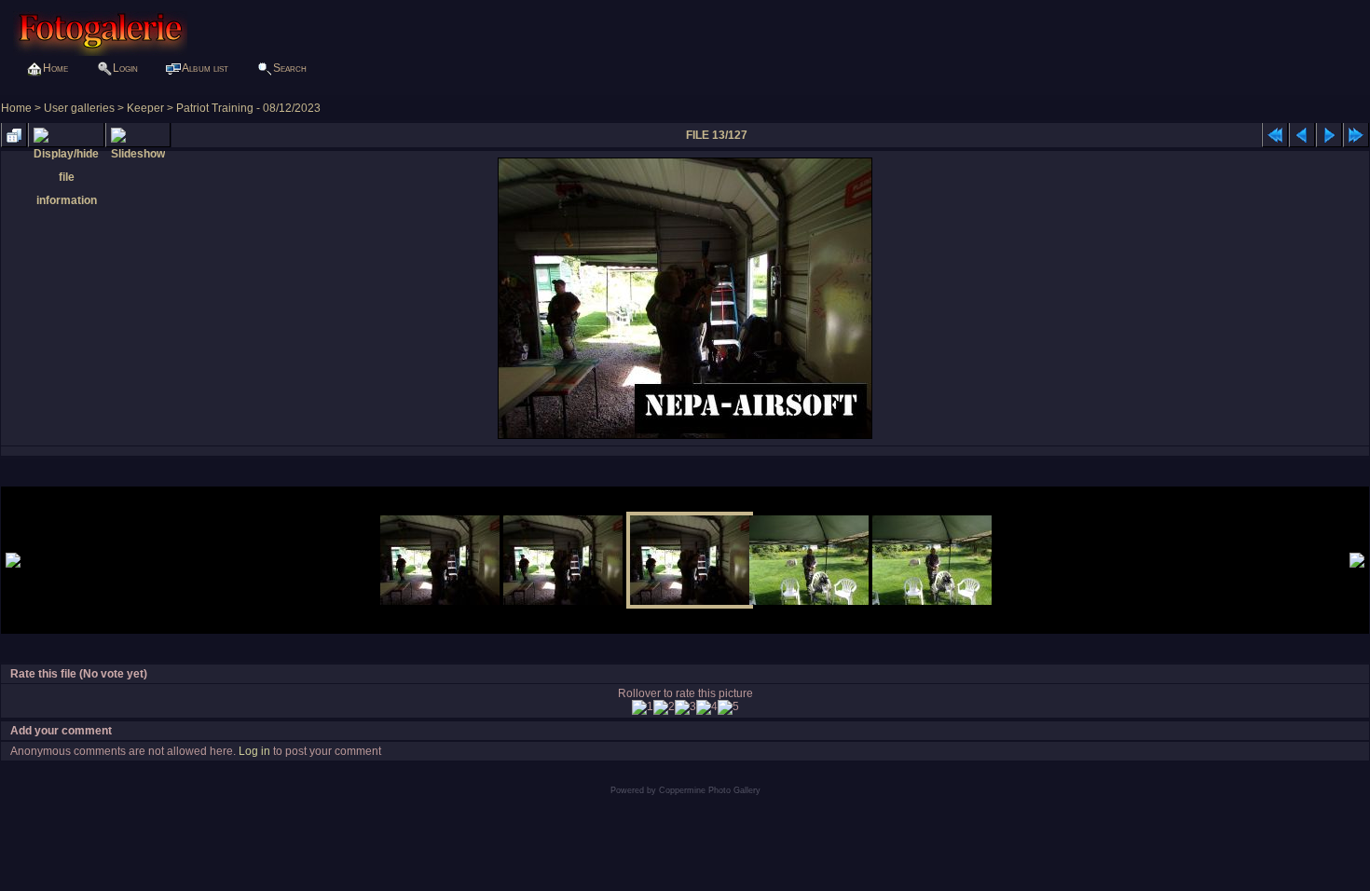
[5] (728, 707)
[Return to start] (1275, 135)
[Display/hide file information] (66, 135)
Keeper (145, 108)
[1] (642, 707)
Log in (254, 751)
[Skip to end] (1356, 135)
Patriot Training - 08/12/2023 (248, 108)
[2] (664, 707)
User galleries (79, 108)
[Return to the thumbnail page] (14, 135)
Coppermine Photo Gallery (709, 790)
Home (16, 108)
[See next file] (1329, 135)
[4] (707, 707)
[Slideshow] (138, 135)
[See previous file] (1302, 135)
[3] (685, 707)
